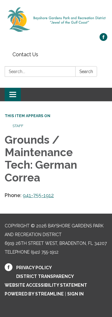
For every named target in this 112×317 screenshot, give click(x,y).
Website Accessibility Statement (46, 285)
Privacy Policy (34, 267)
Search (86, 71)
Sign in (75, 293)
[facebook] (103, 39)
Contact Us (25, 54)
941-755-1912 (38, 195)
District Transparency (45, 276)
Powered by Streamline (34, 293)
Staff (17, 126)
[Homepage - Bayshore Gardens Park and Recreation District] (56, 19)
